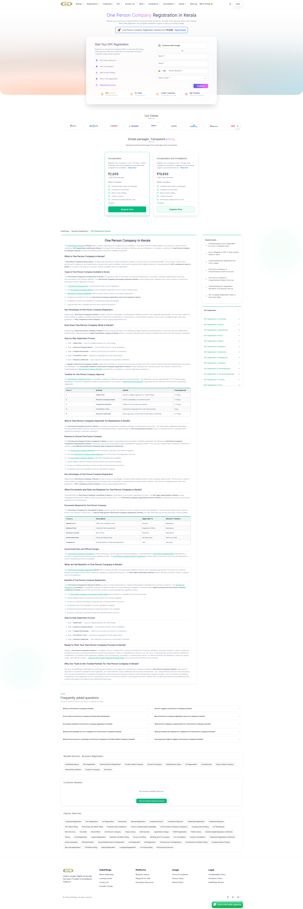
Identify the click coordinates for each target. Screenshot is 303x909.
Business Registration (80, 231)
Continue (201, 86)
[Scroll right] (238, 126)
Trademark (107, 4)
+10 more (160, 203)
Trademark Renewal (216, 821)
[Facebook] (228, 897)
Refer (192, 4)
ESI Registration (150, 842)
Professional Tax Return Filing (196, 842)
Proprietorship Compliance (117, 827)
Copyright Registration (128, 847)
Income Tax (130, 4)
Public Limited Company (225, 764)
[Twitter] (233, 897)
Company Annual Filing (200, 827)
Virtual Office (95, 832)
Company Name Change (221, 842)
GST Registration (92, 821)
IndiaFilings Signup (72, 764)
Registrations (92, 4)
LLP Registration (191, 764)
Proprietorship (206, 764)
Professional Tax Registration (170, 842)
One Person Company (113, 832)
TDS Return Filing (91, 847)
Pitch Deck (108, 769)
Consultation (168, 4)
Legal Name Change (161, 832)
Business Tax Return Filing (119, 837)
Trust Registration (80, 837)
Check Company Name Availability (143, 827)
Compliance (153, 4)
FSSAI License (196, 832)
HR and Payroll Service (165, 847)
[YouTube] (238, 897)
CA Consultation (180, 837)
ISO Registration (134, 842)
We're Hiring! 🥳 (206, 4)
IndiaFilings (65, 231)
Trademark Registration (196, 821)
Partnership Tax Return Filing (92, 827)
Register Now (127, 209)
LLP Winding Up (218, 827)
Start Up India (144, 832)
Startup (79, 4)
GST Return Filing (71, 827)
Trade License (130, 832)
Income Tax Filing (139, 837)
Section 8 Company (154, 764)
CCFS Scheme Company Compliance (173, 827)
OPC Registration (89, 764)
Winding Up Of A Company (159, 837)
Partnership (122, 821)
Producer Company (92, 769)
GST (118, 4)
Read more (132, 168)
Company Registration (73, 821)
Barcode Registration (72, 847)
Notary (67, 837)
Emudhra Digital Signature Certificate (218, 832)
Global (181, 4)
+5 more (111, 203)
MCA (141, 4)
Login (238, 4)
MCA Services (70, 832)
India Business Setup (173, 764)
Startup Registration (138, 821)
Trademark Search (156, 821)
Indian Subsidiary (71, 842)
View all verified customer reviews (151, 801)
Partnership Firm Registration (110, 764)
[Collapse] (238, 310)
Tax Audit (83, 832)
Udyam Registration (98, 837)
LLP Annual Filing (146, 847)
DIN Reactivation (88, 842)
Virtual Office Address (73, 769)
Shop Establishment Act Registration (111, 842)
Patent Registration (108, 847)
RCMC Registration (180, 832)
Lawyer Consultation (197, 837)
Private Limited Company (134, 764)
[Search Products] (230, 4)
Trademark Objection (175, 821)
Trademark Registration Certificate (222, 837)
